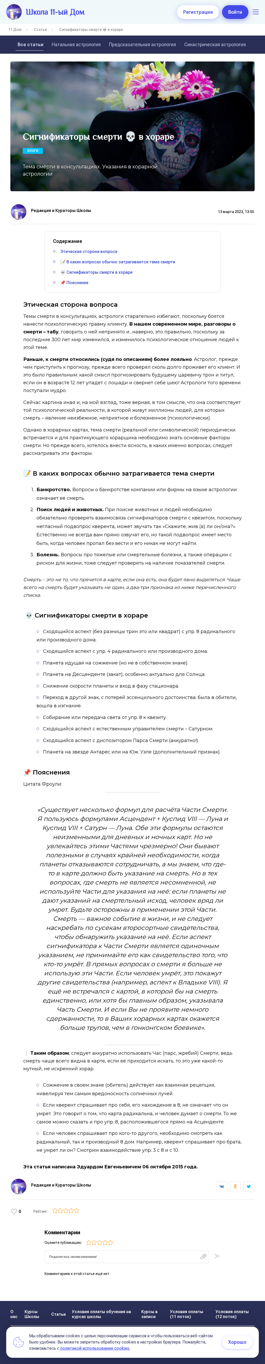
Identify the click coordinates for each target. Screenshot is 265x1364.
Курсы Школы (32, 1314)
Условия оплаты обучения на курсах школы (101, 1314)
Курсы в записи (149, 1314)
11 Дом (14, 30)
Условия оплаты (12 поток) (232, 1314)
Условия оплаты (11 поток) (186, 1314)
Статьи (40, 30)
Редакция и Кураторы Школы (61, 210)
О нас (14, 1314)
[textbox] (127, 1256)
